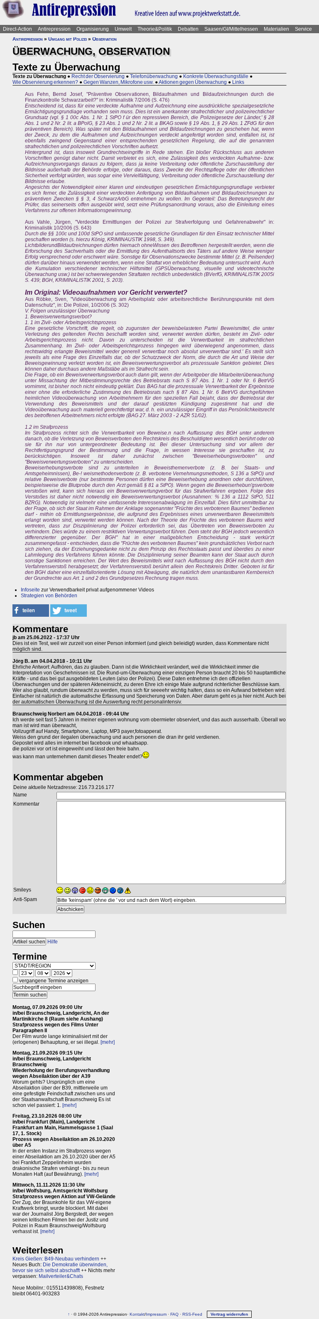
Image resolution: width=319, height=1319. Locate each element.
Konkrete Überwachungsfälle (215, 76)
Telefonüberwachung (154, 76)
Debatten (188, 29)
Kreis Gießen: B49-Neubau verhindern (55, 1259)
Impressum (156, 1314)
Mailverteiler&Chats (61, 1276)
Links (238, 82)
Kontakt (137, 1314)
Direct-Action (17, 29)
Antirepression (54, 29)
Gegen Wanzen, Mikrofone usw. (118, 82)
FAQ (174, 1314)
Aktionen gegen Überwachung (193, 82)
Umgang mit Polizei (67, 39)
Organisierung (92, 29)
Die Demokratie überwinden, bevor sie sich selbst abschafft (60, 1267)
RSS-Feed (192, 1314)
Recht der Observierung (98, 76)
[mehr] (108, 1042)
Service (303, 29)
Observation (104, 39)
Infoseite (30, 590)
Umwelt (123, 29)
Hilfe (52, 942)
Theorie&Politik (154, 29)
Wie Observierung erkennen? (45, 82)
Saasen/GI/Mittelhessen (231, 29)
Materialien (276, 29)
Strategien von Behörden (49, 595)
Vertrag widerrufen (229, 1314)
